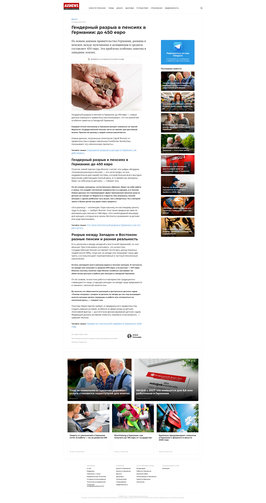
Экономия (140, 482)
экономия (113, 338)
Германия (78, 338)
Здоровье (120, 476)
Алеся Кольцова (137, 336)
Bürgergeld (141, 468)
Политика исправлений (96, 482)
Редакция (90, 471)
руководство (105, 338)
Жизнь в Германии (123, 471)
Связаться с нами (93, 474)
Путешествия (121, 479)
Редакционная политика (96, 476)
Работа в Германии (144, 471)
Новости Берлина (143, 479)
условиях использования (177, 497)
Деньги (74, 19)
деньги (85, 338)
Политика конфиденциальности (95, 485)
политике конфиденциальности (162, 497)
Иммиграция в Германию (146, 476)
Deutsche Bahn (142, 474)
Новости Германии (123, 468)
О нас (89, 468)
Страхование (121, 482)
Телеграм (165, 468)
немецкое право (94, 338)
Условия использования (96, 479)
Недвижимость (122, 485)
